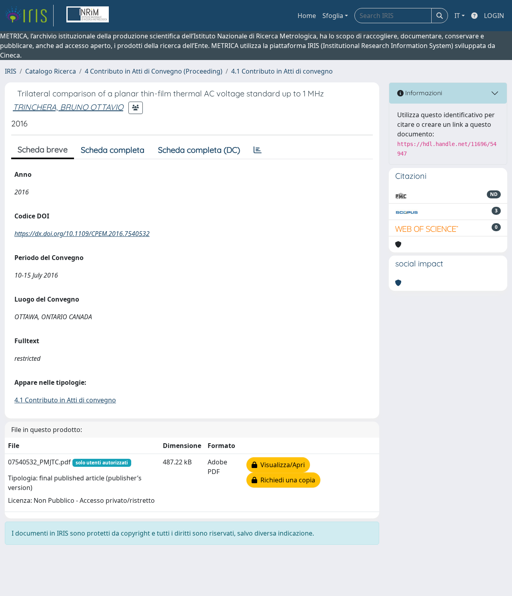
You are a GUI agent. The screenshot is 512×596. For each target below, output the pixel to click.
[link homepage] (29, 15)
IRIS (10, 71)
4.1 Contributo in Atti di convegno (282, 71)
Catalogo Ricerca (50, 71)
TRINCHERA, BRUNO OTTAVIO (68, 107)
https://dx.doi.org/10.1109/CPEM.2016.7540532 (82, 233)
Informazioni (423, 93)
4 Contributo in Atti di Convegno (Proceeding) (153, 71)
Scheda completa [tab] (112, 150)
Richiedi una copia (286, 480)
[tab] (257, 150)
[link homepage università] (87, 15)
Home (307, 15)
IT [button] (457, 15)
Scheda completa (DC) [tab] (199, 150)
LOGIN (494, 15)
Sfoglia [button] (332, 15)
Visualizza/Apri (281, 464)
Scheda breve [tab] (43, 149)
